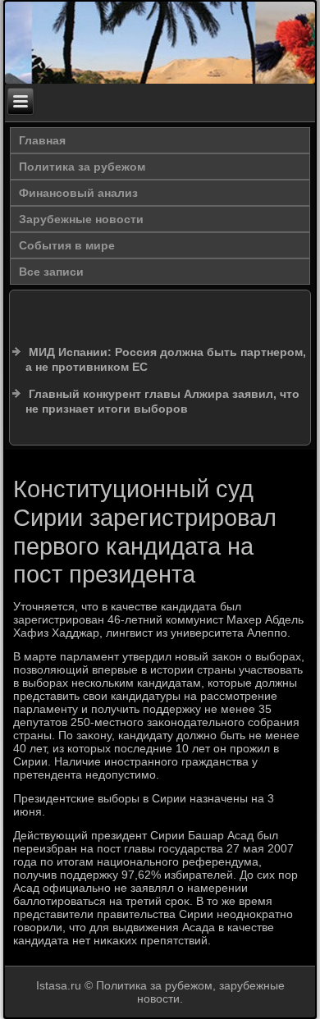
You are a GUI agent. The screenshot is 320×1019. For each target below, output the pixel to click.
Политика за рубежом (82, 166)
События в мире (67, 245)
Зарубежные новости (81, 219)
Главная (42, 140)
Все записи (51, 271)
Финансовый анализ (78, 192)
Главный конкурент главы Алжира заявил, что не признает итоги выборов (162, 401)
